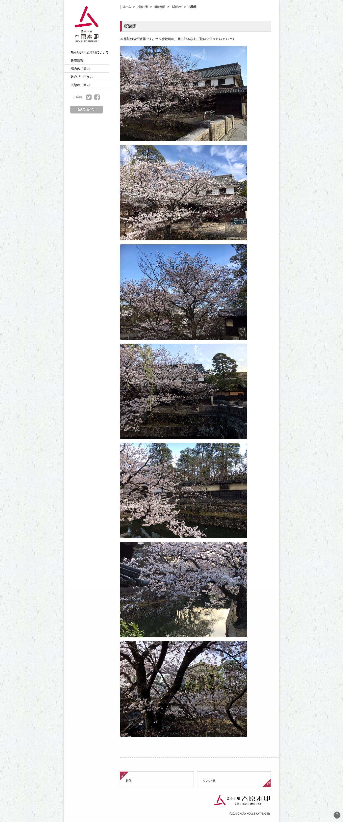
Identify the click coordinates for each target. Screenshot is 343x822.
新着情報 (159, 7)
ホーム (127, 7)
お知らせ (177, 7)
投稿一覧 (143, 7)
